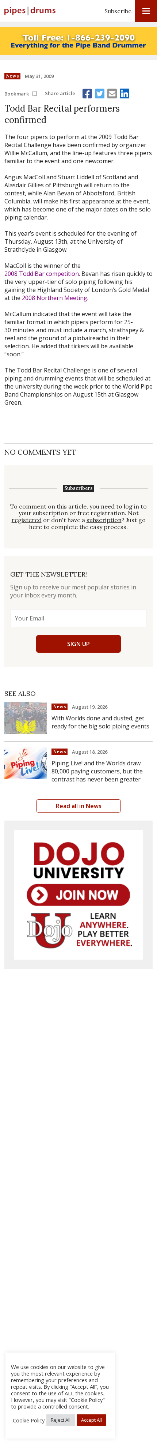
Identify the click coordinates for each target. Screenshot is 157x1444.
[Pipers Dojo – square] (78, 895)
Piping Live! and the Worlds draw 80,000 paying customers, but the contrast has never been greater (97, 771)
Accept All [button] (91, 1420)
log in (131, 506)
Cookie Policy (29, 1420)
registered (27, 520)
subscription (104, 520)
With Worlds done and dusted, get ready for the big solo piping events (100, 722)
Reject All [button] (60, 1420)
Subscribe (117, 11)
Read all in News (79, 806)
